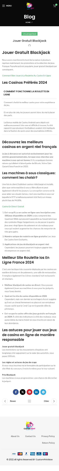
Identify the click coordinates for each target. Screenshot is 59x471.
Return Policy (48, 443)
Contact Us (30, 436)
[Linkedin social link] (36, 392)
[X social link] (22, 392)
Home (28, 22)
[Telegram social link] (43, 392)
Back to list (29, 401)
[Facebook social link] (16, 392)
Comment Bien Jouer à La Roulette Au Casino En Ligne (26, 75)
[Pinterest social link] (29, 392)
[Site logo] (29, 5)
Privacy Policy (48, 436)
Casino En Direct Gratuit (13, 206)
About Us (15, 436)
